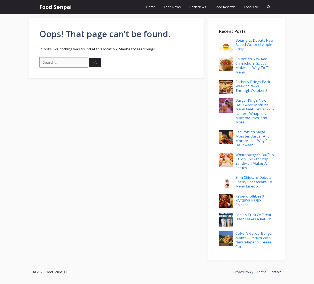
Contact (275, 272)
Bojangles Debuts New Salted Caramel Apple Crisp (254, 44)
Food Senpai (56, 6)
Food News (172, 7)
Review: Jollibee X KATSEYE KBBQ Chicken (249, 200)
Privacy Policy (243, 272)
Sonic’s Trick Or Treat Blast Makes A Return (253, 216)
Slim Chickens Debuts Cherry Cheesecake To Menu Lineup (253, 182)
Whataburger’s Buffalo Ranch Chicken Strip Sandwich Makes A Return (254, 161)
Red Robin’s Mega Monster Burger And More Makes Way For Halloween (253, 138)
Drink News (197, 7)
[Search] (95, 62)
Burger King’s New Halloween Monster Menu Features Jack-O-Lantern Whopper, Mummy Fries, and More (254, 111)
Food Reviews (225, 7)
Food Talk (251, 7)
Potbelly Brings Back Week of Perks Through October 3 (252, 86)
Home (150, 7)
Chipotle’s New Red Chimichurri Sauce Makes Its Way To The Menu (253, 65)
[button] (268, 7)
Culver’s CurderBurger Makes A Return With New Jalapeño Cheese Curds (254, 240)
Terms (261, 272)
